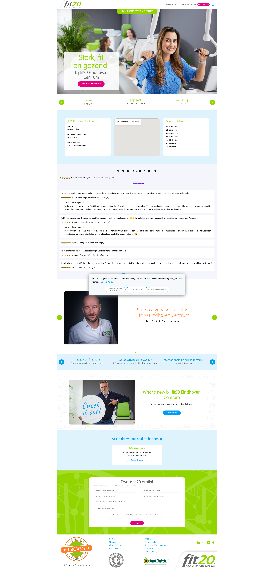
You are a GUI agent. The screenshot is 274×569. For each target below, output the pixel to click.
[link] (102, 381)
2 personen (132, 486)
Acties (174, 4)
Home (112, 538)
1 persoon (119, 486)
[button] (61, 102)
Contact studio (203, 4)
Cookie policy (151, 551)
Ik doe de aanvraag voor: (102, 486)
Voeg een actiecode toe (106, 508)
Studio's (112, 542)
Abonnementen (183, 4)
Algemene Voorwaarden (156, 545)
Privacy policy (151, 542)
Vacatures (113, 548)
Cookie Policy (107, 282)
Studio (168, 4)
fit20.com (149, 548)
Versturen (137, 523)
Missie (148, 538)
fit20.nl (193, 4)
